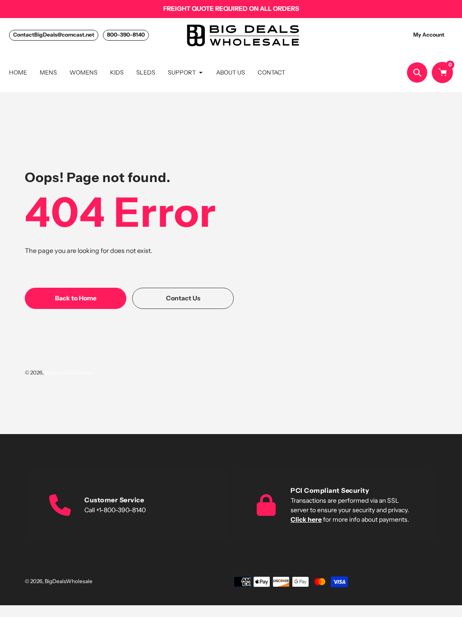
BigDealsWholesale (68, 372)
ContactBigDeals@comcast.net (53, 34)
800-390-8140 (126, 34)
